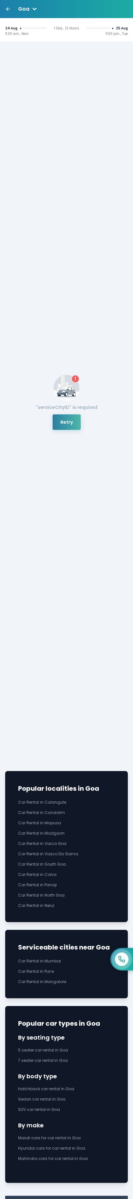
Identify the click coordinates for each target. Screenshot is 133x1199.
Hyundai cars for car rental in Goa (51, 1148)
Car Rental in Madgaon (41, 833)
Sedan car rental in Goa (42, 1099)
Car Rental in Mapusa (39, 823)
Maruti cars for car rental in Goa (49, 1138)
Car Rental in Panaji (37, 885)
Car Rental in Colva (37, 874)
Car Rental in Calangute (42, 802)
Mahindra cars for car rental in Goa (53, 1158)
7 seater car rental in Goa (43, 1060)
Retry (66, 422)
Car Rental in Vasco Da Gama (48, 854)
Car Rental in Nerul (36, 905)
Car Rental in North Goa (41, 895)
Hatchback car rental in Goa (46, 1089)
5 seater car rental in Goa (43, 1050)
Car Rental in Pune (36, 971)
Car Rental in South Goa (42, 864)
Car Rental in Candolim (41, 812)
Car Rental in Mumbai (39, 961)
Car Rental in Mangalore (42, 981)
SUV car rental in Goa (39, 1109)
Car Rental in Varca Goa (42, 843)
